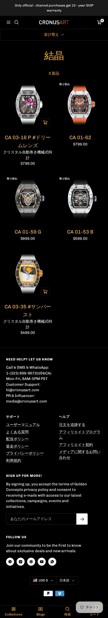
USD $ (43, 580)
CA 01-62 (80, 137)
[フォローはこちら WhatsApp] (52, 562)
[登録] (82, 519)
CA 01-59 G (28, 232)
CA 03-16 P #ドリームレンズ (28, 141)
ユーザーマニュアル (23, 425)
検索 (67, 614)
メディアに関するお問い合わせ (79, 455)
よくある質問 (17, 432)
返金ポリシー (17, 446)
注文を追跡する (72, 425)
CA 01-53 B (80, 232)
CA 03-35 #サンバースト (28, 311)
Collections (13, 614)
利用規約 (13, 460)
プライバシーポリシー (25, 453)
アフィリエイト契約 (76, 445)
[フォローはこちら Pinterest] (31, 562)
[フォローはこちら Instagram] (21, 562)
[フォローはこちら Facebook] (10, 562)
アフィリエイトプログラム (79, 435)
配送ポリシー (17, 439)
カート (94, 614)
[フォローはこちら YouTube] (42, 562)
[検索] (16, 22)
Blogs (40, 614)
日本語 (64, 580)
